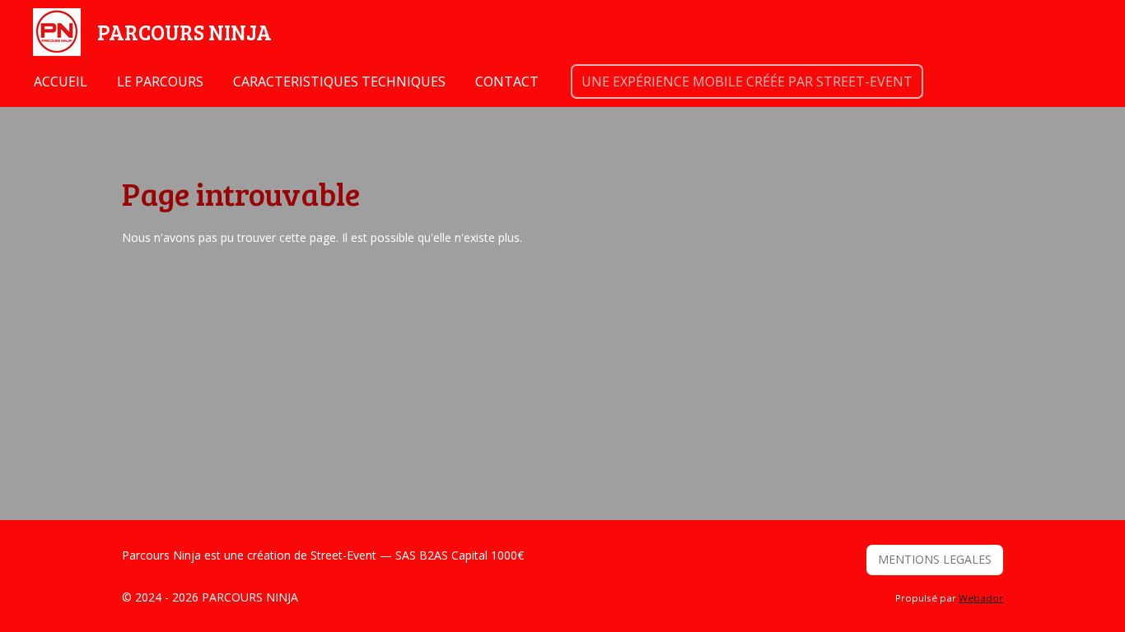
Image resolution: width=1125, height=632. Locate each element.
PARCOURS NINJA (184, 31)
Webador (981, 598)
